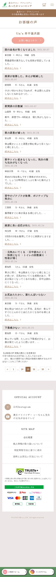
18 (43, 369)
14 (22, 369)
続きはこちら (12, 68)
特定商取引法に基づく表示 (28, 450)
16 (34, 369)
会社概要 (28, 437)
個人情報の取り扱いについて (28, 444)
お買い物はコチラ (28, 40)
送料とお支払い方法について (28, 456)
